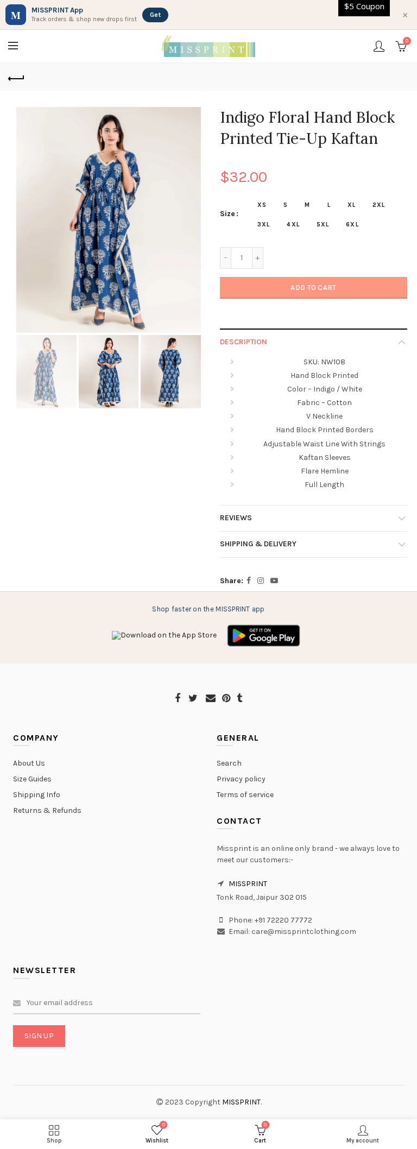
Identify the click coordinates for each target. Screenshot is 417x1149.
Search (229, 763)
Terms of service (245, 794)
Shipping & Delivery (258, 543)
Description (243, 341)
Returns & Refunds (47, 810)
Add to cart (313, 287)
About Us (29, 763)
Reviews (236, 517)
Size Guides (32, 779)
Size (227, 214)
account (379, 46)
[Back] (16, 77)
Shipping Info (36, 794)
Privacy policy (241, 779)
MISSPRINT (248, 883)
